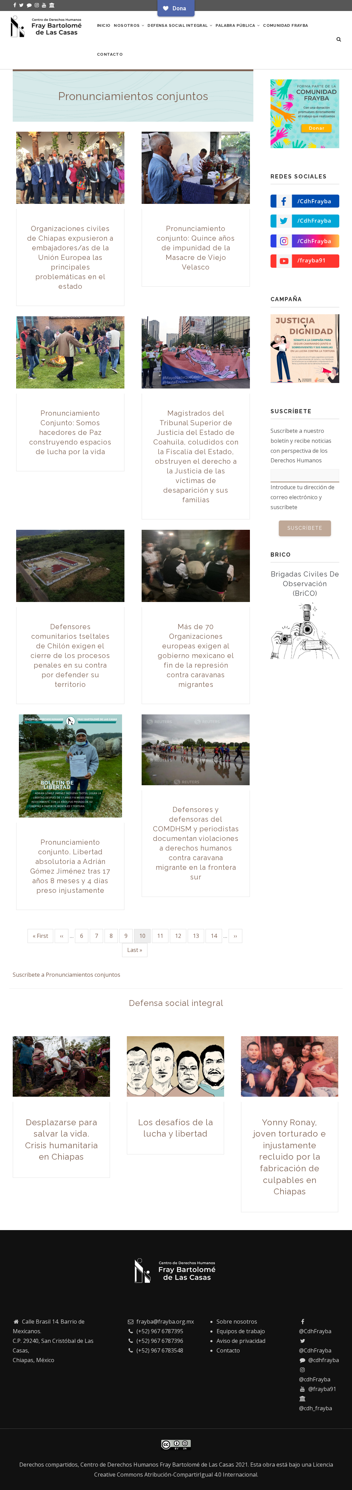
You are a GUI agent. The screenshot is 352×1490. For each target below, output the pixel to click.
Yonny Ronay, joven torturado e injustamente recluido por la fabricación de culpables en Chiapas (289, 1157)
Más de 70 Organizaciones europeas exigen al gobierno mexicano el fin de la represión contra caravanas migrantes (196, 656)
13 (198, 936)
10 (145, 937)
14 (216, 936)
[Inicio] (47, 25)
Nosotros (127, 25)
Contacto (110, 54)
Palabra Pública (236, 25)
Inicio (103, 25)
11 (162, 936)
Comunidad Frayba (285, 25)
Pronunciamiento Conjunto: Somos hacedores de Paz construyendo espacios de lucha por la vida (70, 432)
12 (180, 936)
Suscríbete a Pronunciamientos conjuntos (66, 974)
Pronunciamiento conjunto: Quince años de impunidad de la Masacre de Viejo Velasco (196, 247)
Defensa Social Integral (178, 25)
